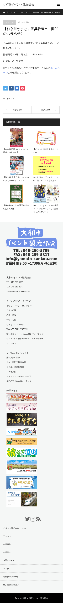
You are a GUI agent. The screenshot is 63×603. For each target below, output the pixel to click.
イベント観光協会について (14, 528)
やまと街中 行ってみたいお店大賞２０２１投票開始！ (45, 179)
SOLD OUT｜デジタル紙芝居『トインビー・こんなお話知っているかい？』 (45, 208)
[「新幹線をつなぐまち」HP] (31, 499)
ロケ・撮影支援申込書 (16, 362)
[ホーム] (4, 10)
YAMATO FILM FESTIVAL (17, 329)
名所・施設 (11, 315)
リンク (6, 568)
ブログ (12, 12)
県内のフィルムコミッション (19, 381)
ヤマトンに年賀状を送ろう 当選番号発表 (24, 338)
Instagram (31, 517)
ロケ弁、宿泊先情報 (15, 366)
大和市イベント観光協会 (18, 4)
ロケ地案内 (11, 371)
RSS (37, 517)
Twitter (26, 517)
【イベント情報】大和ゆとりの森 (45, 151)
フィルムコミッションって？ (19, 376)
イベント (9, 22)
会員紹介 (7, 552)
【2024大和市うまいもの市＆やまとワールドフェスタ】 (16, 179)
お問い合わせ (9, 560)
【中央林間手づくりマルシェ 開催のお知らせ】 (16, 151)
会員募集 (7, 544)
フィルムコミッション (17, 352)
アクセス (7, 536)
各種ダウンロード (11, 576)
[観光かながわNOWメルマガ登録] (31, 483)
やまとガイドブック (15, 324)
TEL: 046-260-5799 (14, 282)
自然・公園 (11, 310)
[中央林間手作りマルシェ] (31, 407)
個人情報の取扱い (11, 584)
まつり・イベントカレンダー (19, 305)
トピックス (11, 343)
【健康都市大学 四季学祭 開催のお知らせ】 (16, 207)
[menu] (58, 4)
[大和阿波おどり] (31, 397)
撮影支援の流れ (13, 357)
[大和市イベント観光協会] (31, 262)
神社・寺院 (11, 319)
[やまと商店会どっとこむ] (31, 442)
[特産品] (31, 432)
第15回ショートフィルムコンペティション (25, 333)
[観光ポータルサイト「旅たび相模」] (31, 453)
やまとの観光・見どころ (18, 301)
